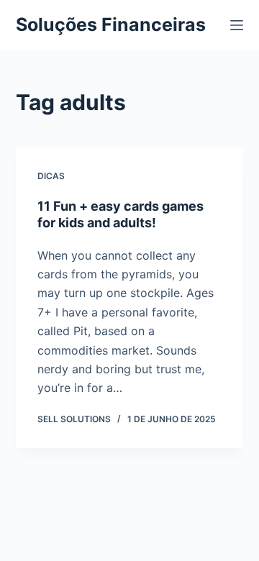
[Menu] (236, 25)
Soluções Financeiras (111, 24)
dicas (51, 175)
